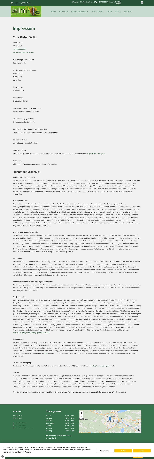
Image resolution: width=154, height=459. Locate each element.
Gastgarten (97, 11)
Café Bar (63, 11)
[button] (110, 419)
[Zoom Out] (81, 416)
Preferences (104, 451)
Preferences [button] (26, 452)
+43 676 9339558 (19, 49)
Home (53, 11)
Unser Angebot (79, 11)
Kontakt (128, 11)
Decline (123, 451)
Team (109, 11)
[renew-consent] (2, 456)
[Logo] (26, 11)
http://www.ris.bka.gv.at (96, 154)
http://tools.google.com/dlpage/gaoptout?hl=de (31, 333)
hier (46, 353)
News (118, 11)
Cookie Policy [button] (69, 450)
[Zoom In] (81, 413)
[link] (80, 11)
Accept (142, 451)
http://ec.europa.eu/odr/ (101, 366)
